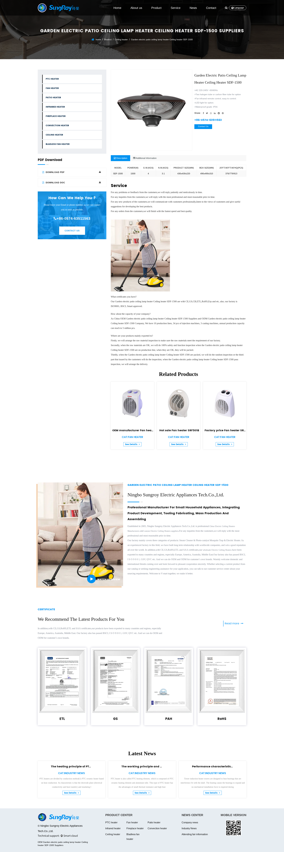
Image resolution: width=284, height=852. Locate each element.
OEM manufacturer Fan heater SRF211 (138, 430)
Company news (190, 822)
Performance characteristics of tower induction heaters (231, 766)
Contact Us (72, 230)
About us (136, 7)
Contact (211, 7)
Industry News (189, 828)
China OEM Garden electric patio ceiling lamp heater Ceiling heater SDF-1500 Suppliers (155, 318)
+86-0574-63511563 (73, 218)
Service (175, 7)
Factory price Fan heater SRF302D (228, 430)
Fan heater (52, 88)
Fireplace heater (56, 116)
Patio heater (53, 97)
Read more (232, 623)
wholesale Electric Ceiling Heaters (217, 550)
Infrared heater (55, 107)
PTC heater (52, 79)
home (98, 39)
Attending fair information (195, 834)
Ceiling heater (121, 39)
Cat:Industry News (71, 773)
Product (156, 7)
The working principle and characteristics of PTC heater (161, 766)
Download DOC (55, 182)
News (193, 7)
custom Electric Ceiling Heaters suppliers (161, 531)
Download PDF (55, 172)
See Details (131, 444)
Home (117, 7)
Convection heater (57, 125)
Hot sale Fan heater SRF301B (179, 430)
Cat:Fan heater (132, 437)
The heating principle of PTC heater (76, 766)
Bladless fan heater (58, 144)
